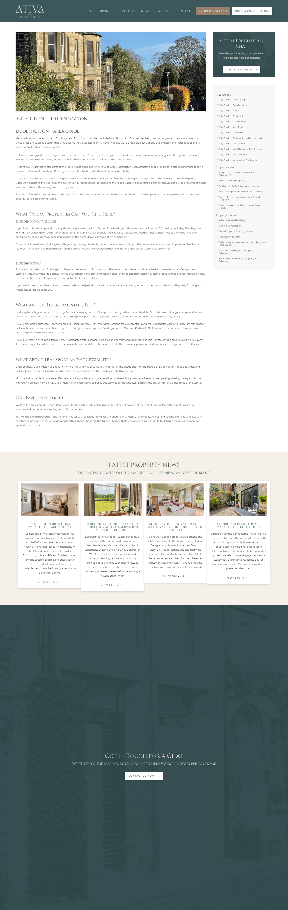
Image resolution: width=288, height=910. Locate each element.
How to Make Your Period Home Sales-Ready (240, 206)
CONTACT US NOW (239, 69)
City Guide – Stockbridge (232, 121)
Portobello (122, 138)
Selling (84, 11)
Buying (105, 11)
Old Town (51, 182)
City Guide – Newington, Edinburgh (238, 160)
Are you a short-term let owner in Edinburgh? (236, 173)
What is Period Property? (232, 180)
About (163, 11)
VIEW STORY (47, 582)
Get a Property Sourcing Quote (236, 231)
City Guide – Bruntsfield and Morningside (241, 138)
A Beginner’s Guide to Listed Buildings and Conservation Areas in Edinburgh (112, 527)
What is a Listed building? (232, 220)
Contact (183, 11)
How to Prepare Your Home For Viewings (241, 191)
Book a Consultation (230, 225)
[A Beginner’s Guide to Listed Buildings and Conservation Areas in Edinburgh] (113, 499)
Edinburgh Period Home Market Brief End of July (238, 525)
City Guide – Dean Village (232, 99)
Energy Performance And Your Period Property (239, 198)
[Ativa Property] (30, 11)
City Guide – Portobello (231, 116)
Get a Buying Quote (229, 236)
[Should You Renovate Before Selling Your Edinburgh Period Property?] (175, 499)
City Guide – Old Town (231, 132)
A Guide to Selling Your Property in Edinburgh (237, 251)
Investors (127, 11)
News (145, 11)
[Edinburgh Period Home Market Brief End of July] (238, 499)
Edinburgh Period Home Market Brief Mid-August (50, 525)
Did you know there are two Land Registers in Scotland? (242, 243)
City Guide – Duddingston (233, 105)
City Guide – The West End (233, 154)
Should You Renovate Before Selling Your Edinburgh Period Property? (176, 527)
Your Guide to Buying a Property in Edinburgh (237, 259)
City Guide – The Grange (232, 143)
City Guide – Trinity (229, 110)
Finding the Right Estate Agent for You (239, 186)
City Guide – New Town (231, 127)
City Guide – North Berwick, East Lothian (240, 149)
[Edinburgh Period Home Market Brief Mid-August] (49, 499)
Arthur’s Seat (71, 159)
